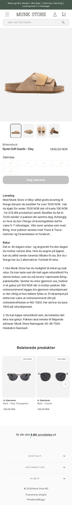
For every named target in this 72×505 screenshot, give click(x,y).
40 (10, 171)
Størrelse (8, 157)
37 (27, 163)
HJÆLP (35, 478)
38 (44, 163)
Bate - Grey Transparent (15, 403)
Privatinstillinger (36, 499)
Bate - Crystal (44, 403)
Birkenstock (10, 144)
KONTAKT (35, 456)
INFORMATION (35, 467)
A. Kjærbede (9, 400)
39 (61, 163)
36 (10, 163)
